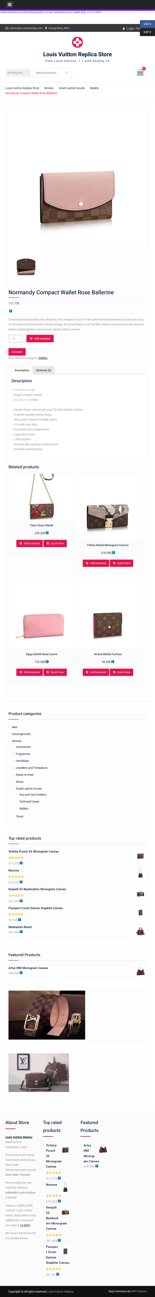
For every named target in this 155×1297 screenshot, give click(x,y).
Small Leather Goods (72, 88)
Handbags (22, 760)
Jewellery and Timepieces (31, 767)
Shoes (19, 781)
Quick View (57, 543)
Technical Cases (29, 801)
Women (49, 88)
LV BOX (25, 1225)
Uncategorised (21, 734)
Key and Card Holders (32, 794)
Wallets (94, 88)
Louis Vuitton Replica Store (77, 54)
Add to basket (42, 338)
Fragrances (23, 754)
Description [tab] (22, 370)
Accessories (23, 746)
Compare (17, 352)
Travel (19, 816)
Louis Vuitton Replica (18, 1137)
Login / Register (137, 28)
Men (15, 727)
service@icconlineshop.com (26, 28)
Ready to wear (25, 774)
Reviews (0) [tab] (43, 370)
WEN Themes (139, 1291)
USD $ (145, 24)
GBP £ (145, 32)
